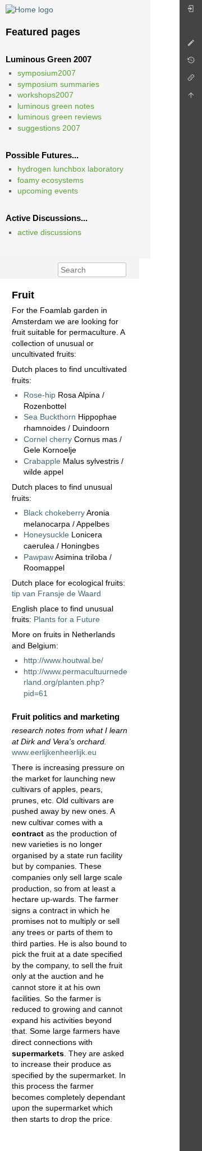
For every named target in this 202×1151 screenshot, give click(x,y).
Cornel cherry (48, 439)
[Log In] (190, 11)
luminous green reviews (59, 116)
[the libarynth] (29, 8)
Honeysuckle (46, 534)
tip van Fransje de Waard (56, 593)
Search (120, 270)
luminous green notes (55, 106)
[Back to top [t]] (190, 98)
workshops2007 (45, 94)
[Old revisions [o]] (190, 63)
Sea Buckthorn (50, 416)
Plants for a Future (67, 619)
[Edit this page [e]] (190, 45)
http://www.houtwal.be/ (63, 660)
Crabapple (42, 461)
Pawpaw (38, 557)
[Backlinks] (190, 80)
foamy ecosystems (50, 180)
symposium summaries (58, 84)
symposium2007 (46, 72)
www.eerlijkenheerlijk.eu (54, 752)
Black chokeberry (54, 512)
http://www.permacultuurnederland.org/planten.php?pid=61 (75, 682)
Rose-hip (40, 394)
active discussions (49, 232)
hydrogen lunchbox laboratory (70, 168)
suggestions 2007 (48, 127)
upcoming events (47, 190)
